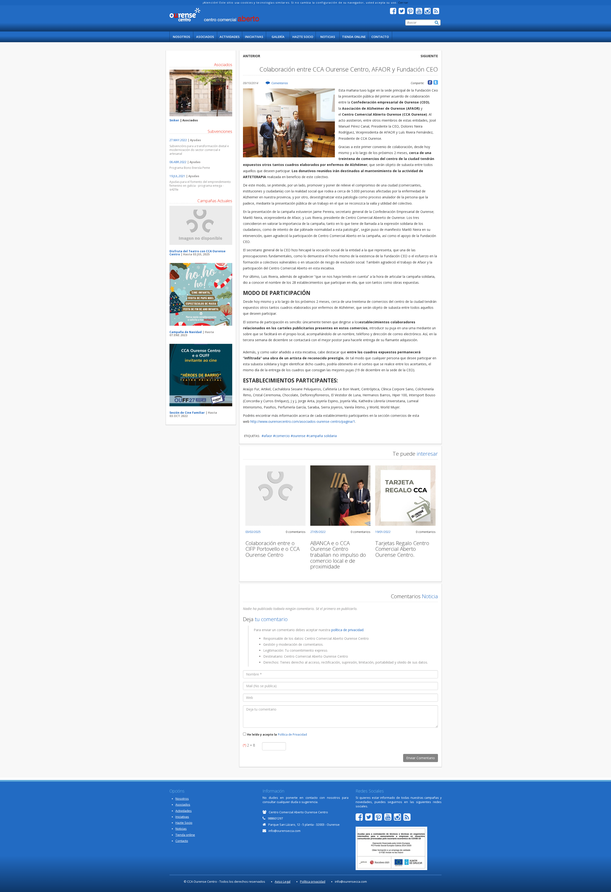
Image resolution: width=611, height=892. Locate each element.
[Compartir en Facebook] (430, 82)
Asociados (205, 37)
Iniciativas (254, 37)
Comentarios (279, 83)
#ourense (298, 435)
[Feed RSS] (437, 12)
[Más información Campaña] (200, 225)
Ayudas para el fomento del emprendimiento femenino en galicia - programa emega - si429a (200, 185)
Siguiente (429, 56)
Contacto (380, 37)
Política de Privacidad (292, 734)
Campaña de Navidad (185, 332)
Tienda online (354, 37)
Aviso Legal (282, 882)
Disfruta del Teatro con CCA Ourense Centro (197, 252)
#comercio (281, 435)
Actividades (230, 37)
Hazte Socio (302, 37)
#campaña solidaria (321, 435)
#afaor (267, 435)
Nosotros (181, 37)
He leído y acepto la (262, 734)
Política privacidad (312, 882)
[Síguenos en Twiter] (403, 12)
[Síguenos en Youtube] (420, 12)
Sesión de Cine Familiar (187, 413)
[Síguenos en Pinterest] (411, 12)
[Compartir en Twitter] (435, 82)
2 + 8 (249, 745)
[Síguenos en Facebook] (394, 12)
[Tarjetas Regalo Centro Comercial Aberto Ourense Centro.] (405, 495)
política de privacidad (347, 630)
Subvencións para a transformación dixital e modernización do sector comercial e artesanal (199, 150)
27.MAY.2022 (178, 140)
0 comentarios (296, 532)
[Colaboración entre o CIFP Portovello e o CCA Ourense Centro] (275, 495)
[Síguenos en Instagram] (428, 12)
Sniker (174, 120)
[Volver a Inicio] (214, 15)
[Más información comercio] (200, 93)
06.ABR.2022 (177, 162)
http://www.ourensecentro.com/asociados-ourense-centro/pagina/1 (302, 421)
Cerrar (403, 2)
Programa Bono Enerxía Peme (189, 168)
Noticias (327, 37)
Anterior (251, 56)
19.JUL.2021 (177, 176)
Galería (278, 37)
